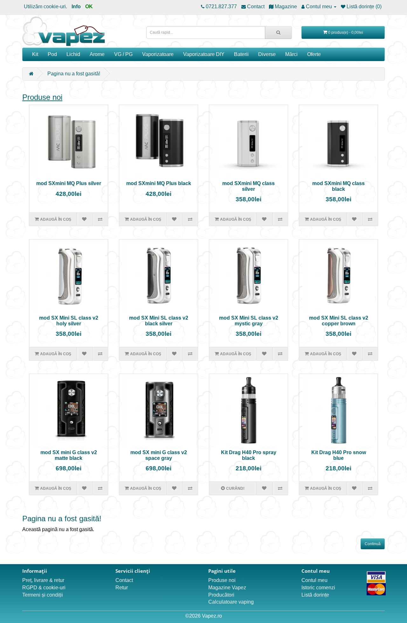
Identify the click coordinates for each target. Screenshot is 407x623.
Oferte (314, 54)
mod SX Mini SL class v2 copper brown (338, 320)
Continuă (373, 544)
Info (76, 6)
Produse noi (42, 97)
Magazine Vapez (227, 587)
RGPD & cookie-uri (44, 587)
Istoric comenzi (318, 587)
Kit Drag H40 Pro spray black (248, 455)
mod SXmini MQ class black (338, 186)
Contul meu (314, 580)
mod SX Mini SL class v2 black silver (158, 320)
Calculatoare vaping (231, 602)
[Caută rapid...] (278, 32)
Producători (221, 595)
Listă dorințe (315, 595)
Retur (121, 587)
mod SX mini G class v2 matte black (68, 455)
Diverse (267, 54)
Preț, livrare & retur (43, 580)
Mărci (291, 54)
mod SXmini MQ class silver (248, 186)
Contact (124, 580)
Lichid (73, 54)
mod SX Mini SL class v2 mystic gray (248, 320)
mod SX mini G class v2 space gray (158, 455)
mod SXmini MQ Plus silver (68, 183)
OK (89, 6)
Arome (97, 54)
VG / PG (123, 54)
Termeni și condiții (42, 595)
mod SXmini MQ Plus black (158, 183)
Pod (52, 54)
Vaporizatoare (158, 54)
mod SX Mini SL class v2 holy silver (68, 320)
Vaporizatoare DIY (203, 54)
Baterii (241, 54)
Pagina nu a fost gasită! (73, 73)
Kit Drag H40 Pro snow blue (338, 455)
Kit (35, 54)
